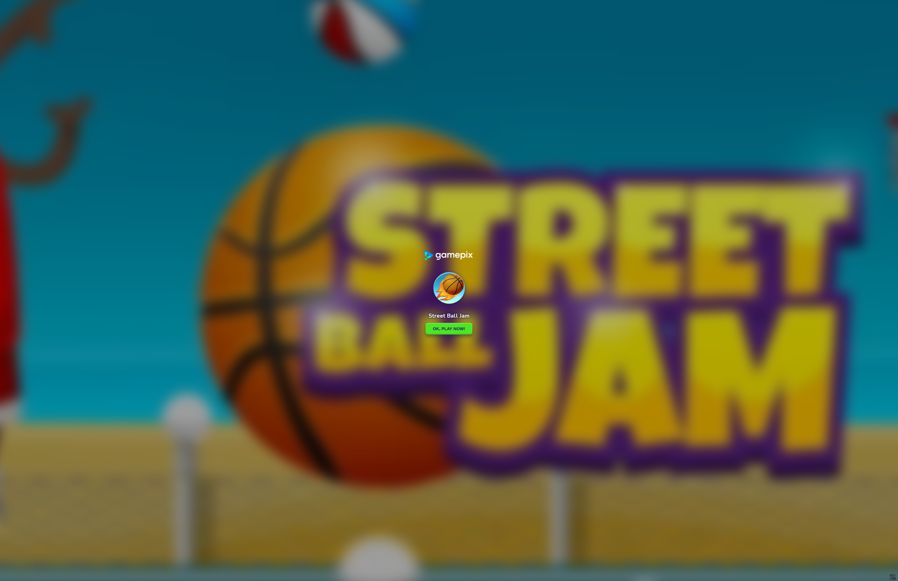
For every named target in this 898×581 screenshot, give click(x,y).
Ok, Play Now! (449, 328)
